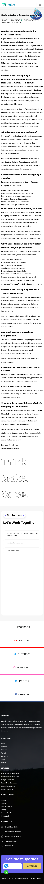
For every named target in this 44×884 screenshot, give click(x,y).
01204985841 (9, 846)
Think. (14, 461)
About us (4, 746)
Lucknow (15, 20)
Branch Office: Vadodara (13, 832)
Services (4, 750)
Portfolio (3, 753)
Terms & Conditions (7, 813)
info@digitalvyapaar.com (15, 543)
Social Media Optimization (9, 783)
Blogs (3, 759)
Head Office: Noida (11, 827)
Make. (14, 478)
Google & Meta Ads (7, 780)
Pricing (3, 810)
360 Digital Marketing (8, 786)
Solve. (14, 494)
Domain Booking (6, 806)
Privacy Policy (5, 816)
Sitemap (3, 762)
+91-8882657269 (13, 551)
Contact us (4, 756)
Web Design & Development (10, 773)
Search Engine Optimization (10, 776)
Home (4, 20)
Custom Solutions (7, 789)
